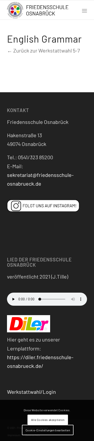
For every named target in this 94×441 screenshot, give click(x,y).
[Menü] (84, 10)
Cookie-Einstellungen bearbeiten (48, 430)
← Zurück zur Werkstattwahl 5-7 (43, 50)
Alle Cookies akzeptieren (47, 419)
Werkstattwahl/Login (31, 391)
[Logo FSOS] (39, 10)
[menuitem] (84, 10)
